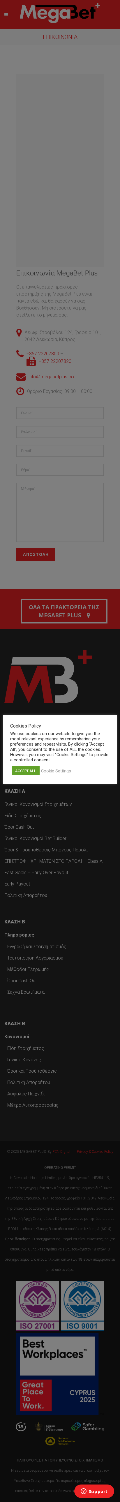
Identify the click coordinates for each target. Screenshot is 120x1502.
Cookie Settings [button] (56, 771)
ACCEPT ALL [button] (25, 771)
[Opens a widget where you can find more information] (94, 1492)
